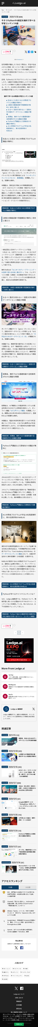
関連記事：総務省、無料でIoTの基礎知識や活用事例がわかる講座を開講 (18, 437)
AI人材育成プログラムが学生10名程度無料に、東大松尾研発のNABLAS (18, 128)
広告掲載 (19, 1005)
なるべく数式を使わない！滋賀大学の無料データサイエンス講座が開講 (18, 111)
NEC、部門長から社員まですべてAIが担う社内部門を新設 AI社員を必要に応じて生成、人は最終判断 (20, 894)
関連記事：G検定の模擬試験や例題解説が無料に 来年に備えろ (18, 288)
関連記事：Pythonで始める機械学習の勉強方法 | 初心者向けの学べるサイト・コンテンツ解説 (19, 615)
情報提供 (19, 1001)
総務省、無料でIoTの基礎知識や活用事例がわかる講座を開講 (18, 117)
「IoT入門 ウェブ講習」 (17, 410)
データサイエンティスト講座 (12, 554)
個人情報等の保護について (19, 1012)
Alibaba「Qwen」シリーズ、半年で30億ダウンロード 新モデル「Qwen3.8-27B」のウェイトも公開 (21, 913)
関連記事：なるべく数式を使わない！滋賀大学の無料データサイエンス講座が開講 (18, 365)
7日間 (10, 887)
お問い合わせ (19, 998)
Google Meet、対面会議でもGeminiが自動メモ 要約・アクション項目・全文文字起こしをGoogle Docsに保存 (21, 922)
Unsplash (19, 59)
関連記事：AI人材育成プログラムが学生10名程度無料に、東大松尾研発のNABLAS (18, 585)
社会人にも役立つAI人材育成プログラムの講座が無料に (18, 101)
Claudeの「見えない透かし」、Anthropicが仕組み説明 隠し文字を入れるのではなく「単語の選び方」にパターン (20, 903)
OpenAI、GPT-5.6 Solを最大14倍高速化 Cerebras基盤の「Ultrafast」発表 (20, 931)
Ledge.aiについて (19, 994)
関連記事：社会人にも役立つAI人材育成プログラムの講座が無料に (18, 209)
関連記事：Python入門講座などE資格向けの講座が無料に (18, 506)
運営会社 (19, 1009)
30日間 (27, 887)
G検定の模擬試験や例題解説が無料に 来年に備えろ (18, 106)
